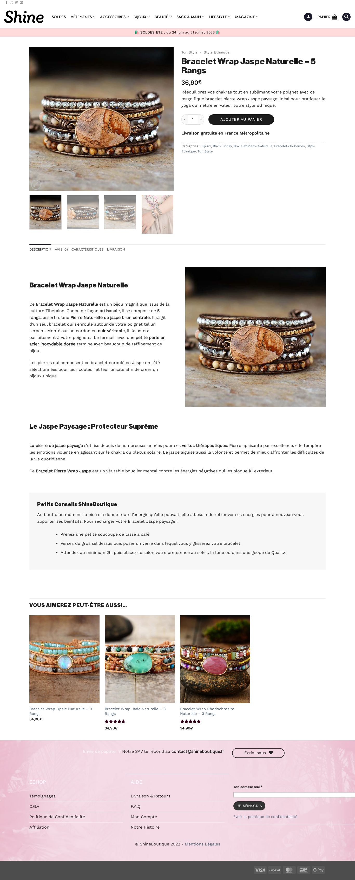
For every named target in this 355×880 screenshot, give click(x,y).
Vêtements (81, 16)
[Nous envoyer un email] (21, 2)
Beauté (161, 16)
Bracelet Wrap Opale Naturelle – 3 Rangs (60, 711)
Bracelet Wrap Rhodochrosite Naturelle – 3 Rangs (207, 711)
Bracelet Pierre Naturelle (253, 146)
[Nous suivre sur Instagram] (11, 2)
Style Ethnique (216, 52)
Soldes (59, 16)
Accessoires (113, 16)
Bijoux (140, 16)
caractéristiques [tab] (87, 249)
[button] (308, 17)
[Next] (164, 119)
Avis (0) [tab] (61, 249)
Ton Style (189, 52)
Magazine (245, 16)
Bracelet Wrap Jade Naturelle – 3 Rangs (135, 711)
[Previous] (38, 119)
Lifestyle (218, 16)
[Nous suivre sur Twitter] (16, 2)
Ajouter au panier (241, 119)
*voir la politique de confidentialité (265, 817)
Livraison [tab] (116, 249)
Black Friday (222, 146)
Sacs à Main (188, 16)
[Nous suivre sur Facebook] (6, 2)
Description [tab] (40, 249)
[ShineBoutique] (24, 17)
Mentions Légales (202, 844)
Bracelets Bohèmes (289, 146)
